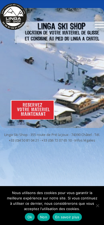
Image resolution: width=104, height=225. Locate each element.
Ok (29, 217)
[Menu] (96, 24)
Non (43, 217)
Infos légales (84, 140)
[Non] (97, 205)
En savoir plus (67, 217)
